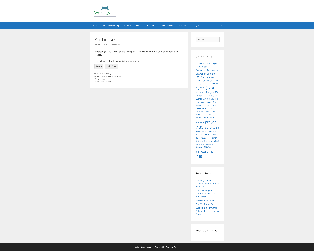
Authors (127, 25)
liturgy (201, 95)
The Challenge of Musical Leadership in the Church (206, 193)
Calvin (214, 70)
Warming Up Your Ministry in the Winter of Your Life (207, 183)
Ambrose (101, 76)
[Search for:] (208, 39)
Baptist (204, 66)
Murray (199, 105)
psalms (203, 135)
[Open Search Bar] (220, 25)
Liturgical (212, 92)
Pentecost (207, 115)
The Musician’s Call (205, 204)
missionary (201, 102)
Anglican (200, 64)
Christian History (104, 74)
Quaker (212, 135)
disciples (204, 81)
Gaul (114, 76)
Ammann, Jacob (104, 79)
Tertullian (209, 144)
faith (215, 84)
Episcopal (214, 81)
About (138, 25)
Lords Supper (212, 96)
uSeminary (150, 25)
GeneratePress (172, 247)
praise (200, 123)
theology (202, 147)
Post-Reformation (208, 117)
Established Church (203, 84)
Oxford (212, 111)
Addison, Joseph (104, 82)
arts (208, 64)
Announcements (167, 25)
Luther (201, 98)
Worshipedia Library (110, 25)
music (207, 105)
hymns (200, 92)
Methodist (212, 99)
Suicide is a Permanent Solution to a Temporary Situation (207, 211)
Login (196, 25)
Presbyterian (203, 132)
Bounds (203, 70)
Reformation (203, 138)
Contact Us (184, 25)
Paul (199, 115)
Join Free (111, 66)
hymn (205, 88)
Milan (119, 76)
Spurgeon (200, 144)
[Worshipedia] (105, 11)
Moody (211, 102)
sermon (213, 141)
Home (94, 25)
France (108, 76)
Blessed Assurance (205, 200)
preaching (212, 128)
